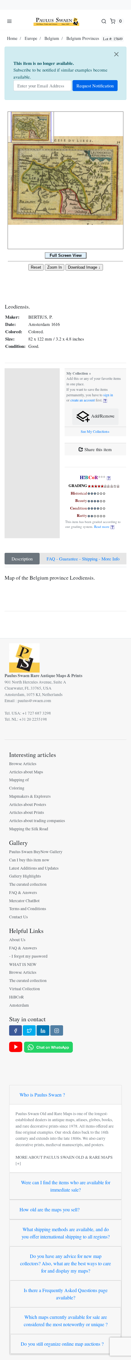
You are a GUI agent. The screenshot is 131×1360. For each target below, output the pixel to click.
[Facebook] (15, 1030)
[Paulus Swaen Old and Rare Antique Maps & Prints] (56, 21)
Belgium (51, 38)
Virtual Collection (24, 988)
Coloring (16, 788)
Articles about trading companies (37, 820)
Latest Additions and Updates (33, 868)
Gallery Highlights (25, 876)
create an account (82, 400)
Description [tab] (22, 559)
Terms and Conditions (27, 908)
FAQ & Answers (23, 892)
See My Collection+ (95, 431)
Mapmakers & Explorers (30, 796)
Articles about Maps (26, 772)
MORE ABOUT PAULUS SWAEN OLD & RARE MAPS (64, 1157)
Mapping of (19, 779)
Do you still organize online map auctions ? (62, 1344)
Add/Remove (102, 416)
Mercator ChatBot (24, 900)
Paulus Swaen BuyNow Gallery (35, 851)
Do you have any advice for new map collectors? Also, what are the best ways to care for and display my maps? (65, 1263)
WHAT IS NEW (23, 964)
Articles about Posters (27, 804)
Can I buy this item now (29, 860)
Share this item (97, 449)
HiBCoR (16, 997)
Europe (31, 38)
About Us (17, 939)
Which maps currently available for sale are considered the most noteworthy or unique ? (66, 1320)
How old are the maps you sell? (49, 1209)
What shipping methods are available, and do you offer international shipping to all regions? (66, 1233)
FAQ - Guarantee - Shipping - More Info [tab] (83, 559)
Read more (102, 526)
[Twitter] (29, 1030)
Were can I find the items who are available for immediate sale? (65, 1186)
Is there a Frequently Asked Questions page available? (66, 1294)
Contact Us (18, 917)
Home (12, 38)
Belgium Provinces (82, 38)
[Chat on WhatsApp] (48, 1046)
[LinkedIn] (43, 1030)
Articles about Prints (26, 812)
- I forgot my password (28, 956)
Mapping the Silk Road (28, 829)
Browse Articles (22, 763)
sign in (108, 395)
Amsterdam (19, 1005)
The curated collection (28, 884)
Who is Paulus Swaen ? (42, 1094)
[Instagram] (56, 1030)
